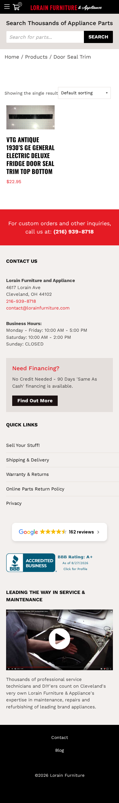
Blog (59, 750)
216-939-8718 (21, 301)
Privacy (14, 503)
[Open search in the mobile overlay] (59, 37)
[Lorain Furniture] (66, 6)
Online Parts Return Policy (35, 489)
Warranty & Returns (27, 474)
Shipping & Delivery (27, 460)
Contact (59, 737)
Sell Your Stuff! (23, 445)
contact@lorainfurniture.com (38, 308)
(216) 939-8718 (73, 231)
